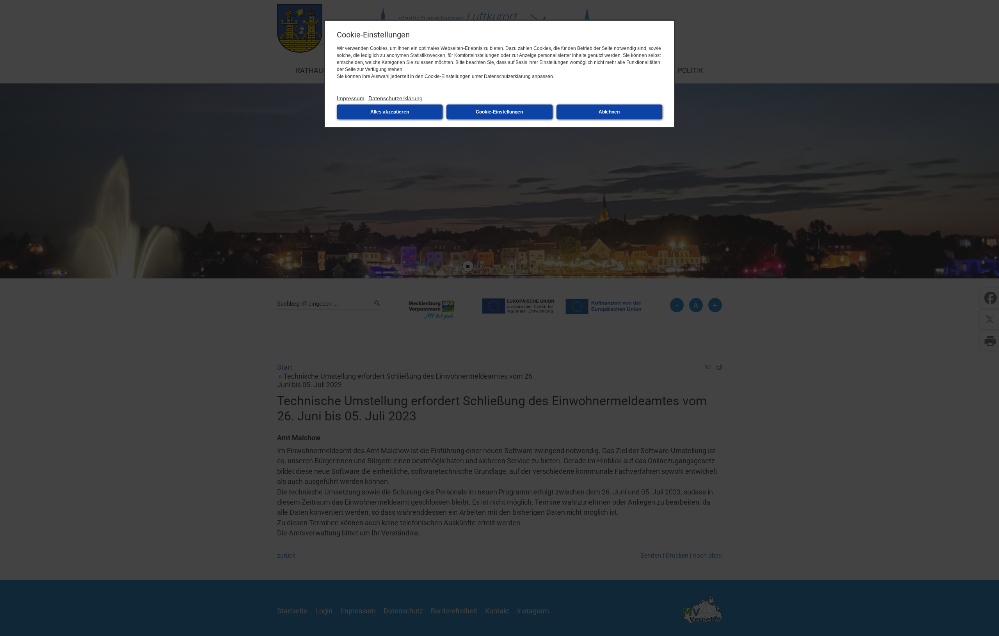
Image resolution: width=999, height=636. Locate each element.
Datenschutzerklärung (395, 98)
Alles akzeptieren (389, 112)
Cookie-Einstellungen (499, 112)
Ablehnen (609, 112)
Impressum (350, 98)
